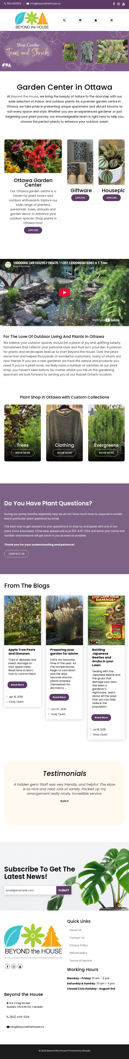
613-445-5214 (81, 531)
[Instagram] (118, 4)
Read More (17, 684)
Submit (63, 890)
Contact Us (16, 553)
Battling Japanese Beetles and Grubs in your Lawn (102, 657)
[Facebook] (114, 4)
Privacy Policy (79, 945)
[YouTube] (123, 4)
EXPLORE (33, 230)
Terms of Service (81, 961)
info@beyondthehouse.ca (45, 3)
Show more (22, 452)
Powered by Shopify (79, 1050)
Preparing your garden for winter (64, 652)
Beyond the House (24, 96)
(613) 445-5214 (20, 1017)
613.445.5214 (14, 3)
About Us (75, 930)
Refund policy (78, 953)
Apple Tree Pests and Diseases (21, 652)
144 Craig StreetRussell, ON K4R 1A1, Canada (24, 1005)
